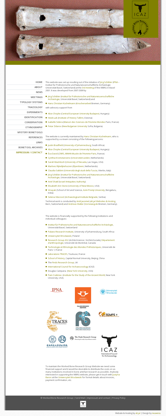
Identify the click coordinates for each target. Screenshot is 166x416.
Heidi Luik (52, 117)
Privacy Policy (118, 397)
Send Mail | (81, 397)
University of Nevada (76, 162)
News (39, 92)
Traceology (35, 107)
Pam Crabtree (55, 275)
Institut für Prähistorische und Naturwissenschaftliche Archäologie (81, 98)
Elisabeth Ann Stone (58, 185)
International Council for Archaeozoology (68, 266)
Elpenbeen (78, 166)
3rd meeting (88, 87)
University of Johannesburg (77, 145)
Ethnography (34, 127)
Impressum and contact (98, 397)
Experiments (34, 112)
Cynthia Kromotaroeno (59, 157)
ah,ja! (138, 413)
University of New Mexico (81, 185)
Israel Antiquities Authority (72, 181)
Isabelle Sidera (55, 122)
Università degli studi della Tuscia (81, 170)
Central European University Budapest (80, 113)
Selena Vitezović (56, 197)
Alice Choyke (54, 113)
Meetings (36, 97)
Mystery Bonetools (30, 132)
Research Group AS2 (58, 240)
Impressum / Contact (29, 152)
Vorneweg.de (91, 203)
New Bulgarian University (75, 126)
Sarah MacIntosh (56, 162)
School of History (56, 258)
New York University (77, 270)
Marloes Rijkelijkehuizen (60, 166)
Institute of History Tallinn (71, 117)
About (38, 87)
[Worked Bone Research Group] (141, 37)
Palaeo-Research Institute (60, 231)
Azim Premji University (94, 190)
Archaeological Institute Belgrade (81, 197)
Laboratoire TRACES (57, 254)
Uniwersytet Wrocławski (59, 235)
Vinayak (52, 190)
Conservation (33, 122)
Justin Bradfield (55, 145)
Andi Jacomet (83, 201)
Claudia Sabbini (55, 170)
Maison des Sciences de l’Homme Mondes (84, 122)
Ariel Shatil (53, 181)
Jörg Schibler (106, 82)
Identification (33, 117)
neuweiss (156, 413)
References (35, 137)
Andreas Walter (76, 203)
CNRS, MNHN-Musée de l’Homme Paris (77, 153)
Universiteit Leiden (80, 157)
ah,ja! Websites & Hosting (102, 201)
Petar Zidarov (54, 126)
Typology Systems (31, 102)
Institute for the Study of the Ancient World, (84, 275)
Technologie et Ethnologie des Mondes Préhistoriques (74, 247)
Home (39, 82)
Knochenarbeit (83, 103)
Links (39, 142)
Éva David (53, 153)
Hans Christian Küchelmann (61, 103)
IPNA (115, 82)
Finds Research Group (63, 262)
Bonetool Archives (30, 147)
